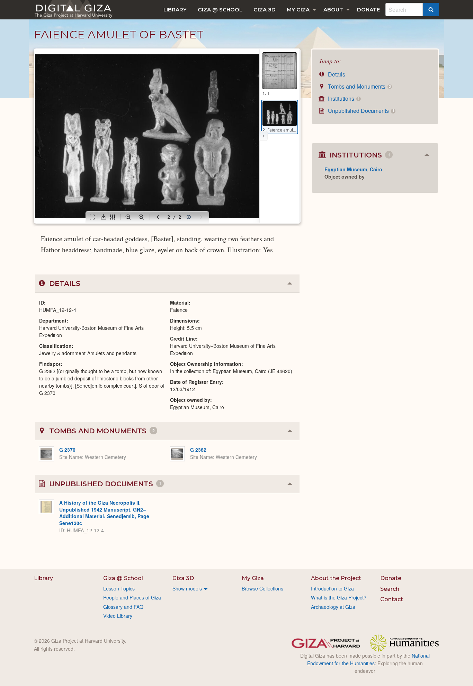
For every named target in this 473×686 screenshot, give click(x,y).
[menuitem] (175, 9)
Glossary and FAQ (123, 606)
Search (389, 589)
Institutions (343, 98)
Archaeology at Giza (333, 606)
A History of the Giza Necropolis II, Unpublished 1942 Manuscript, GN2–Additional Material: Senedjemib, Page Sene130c (104, 512)
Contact (391, 599)
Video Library (117, 615)
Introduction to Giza (332, 588)
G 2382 (198, 449)
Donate (368, 9)
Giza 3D (264, 9)
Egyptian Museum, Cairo (353, 169)
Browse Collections (262, 588)
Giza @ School (220, 9)
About (333, 9)
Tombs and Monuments (359, 86)
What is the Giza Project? (338, 597)
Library (175, 9)
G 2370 (67, 449)
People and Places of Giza (132, 597)
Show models (187, 588)
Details (336, 74)
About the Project (336, 578)
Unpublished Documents (360, 111)
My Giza (298, 9)
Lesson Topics (119, 588)
